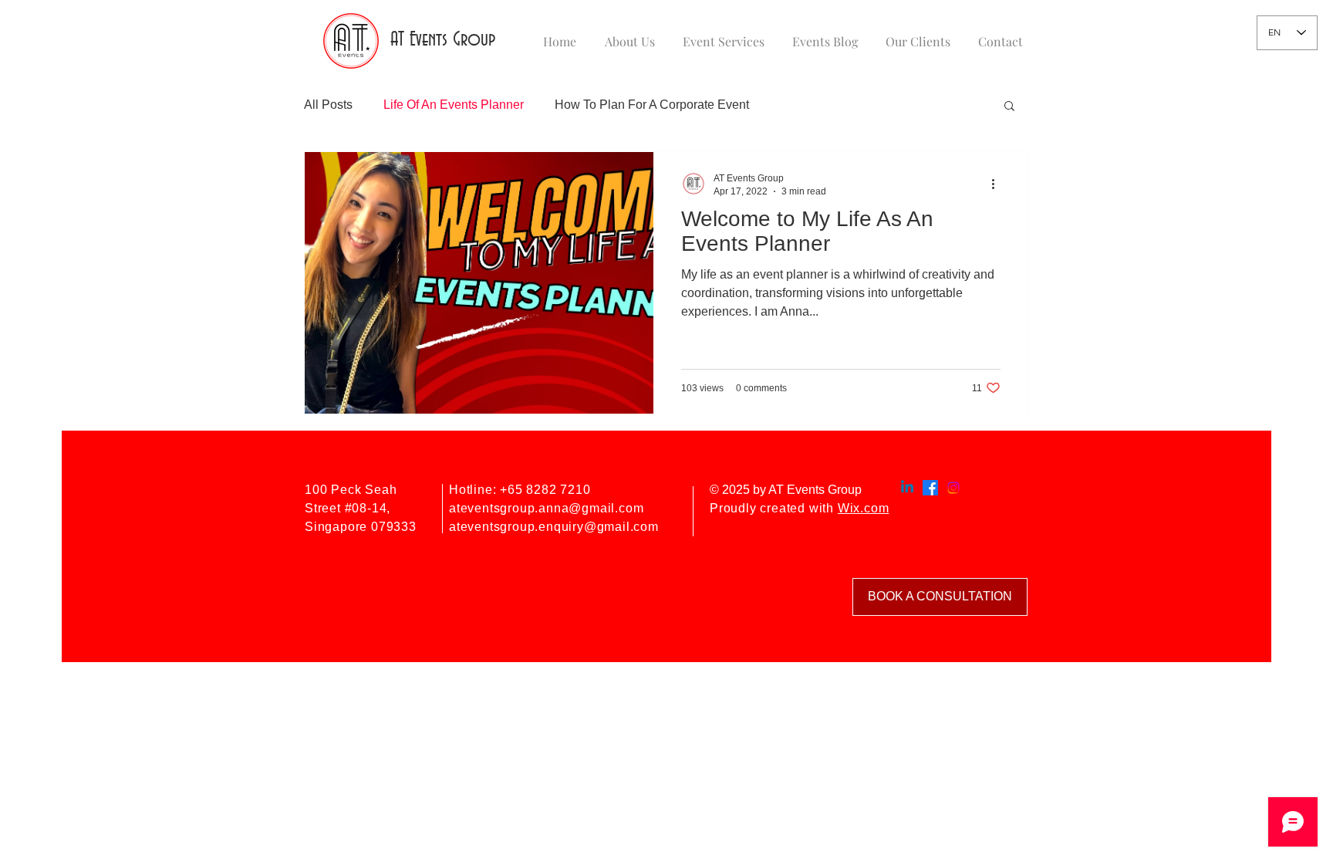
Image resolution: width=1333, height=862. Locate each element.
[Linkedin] (907, 487)
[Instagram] (953, 487)
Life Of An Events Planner (453, 104)
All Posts (328, 104)
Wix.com (863, 508)
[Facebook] (930, 487)
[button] (1009, 107)
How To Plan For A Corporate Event (652, 104)
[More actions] (998, 183)
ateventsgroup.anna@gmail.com (546, 508)
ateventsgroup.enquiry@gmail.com (554, 526)
